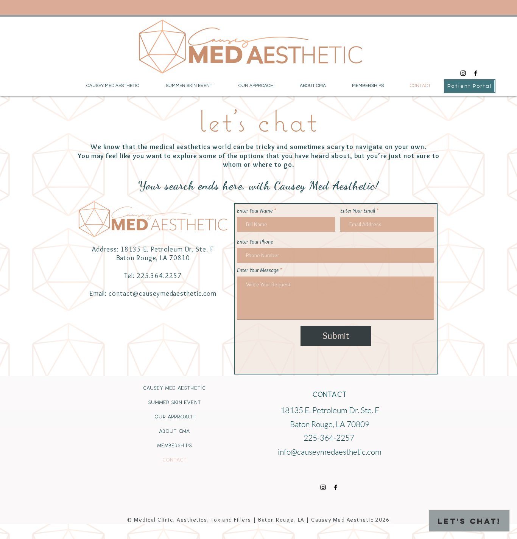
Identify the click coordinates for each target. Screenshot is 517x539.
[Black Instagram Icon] (463, 73)
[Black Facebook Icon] (475, 73)
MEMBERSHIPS (174, 445)
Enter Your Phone (255, 242)
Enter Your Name (255, 211)
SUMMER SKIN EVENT (174, 402)
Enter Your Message (258, 270)
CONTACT (174, 460)
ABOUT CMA (174, 431)
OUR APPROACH (174, 416)
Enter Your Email (357, 211)
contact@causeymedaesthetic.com (162, 293)
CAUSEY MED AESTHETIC (174, 388)
